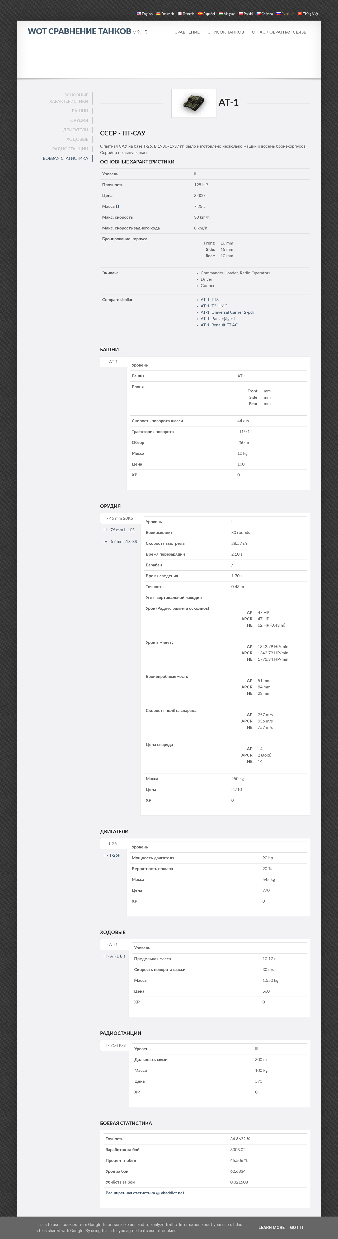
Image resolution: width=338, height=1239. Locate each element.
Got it (297, 1227)
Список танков (226, 32)
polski (248, 14)
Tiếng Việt (310, 14)
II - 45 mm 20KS (118, 518)
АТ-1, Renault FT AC (219, 325)
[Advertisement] (169, 57)
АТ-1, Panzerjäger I (218, 319)
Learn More (272, 1227)
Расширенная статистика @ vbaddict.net (145, 1193)
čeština (267, 14)
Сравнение (187, 32)
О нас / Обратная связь (279, 32)
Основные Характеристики (68, 98)
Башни (80, 111)
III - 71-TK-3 (115, 1045)
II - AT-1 (111, 362)
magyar (229, 14)
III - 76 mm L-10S (119, 530)
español (209, 14)
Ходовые (77, 139)
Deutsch (167, 14)
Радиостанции (70, 149)
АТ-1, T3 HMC (214, 306)
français (189, 14)
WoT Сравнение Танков (88, 32)
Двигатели (75, 130)
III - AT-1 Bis (114, 956)
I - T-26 (110, 844)
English (147, 14)
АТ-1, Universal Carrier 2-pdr (227, 312)
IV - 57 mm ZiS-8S (120, 541)
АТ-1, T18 (210, 300)
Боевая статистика (65, 158)
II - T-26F (112, 855)
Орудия (79, 120)
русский (287, 14)
